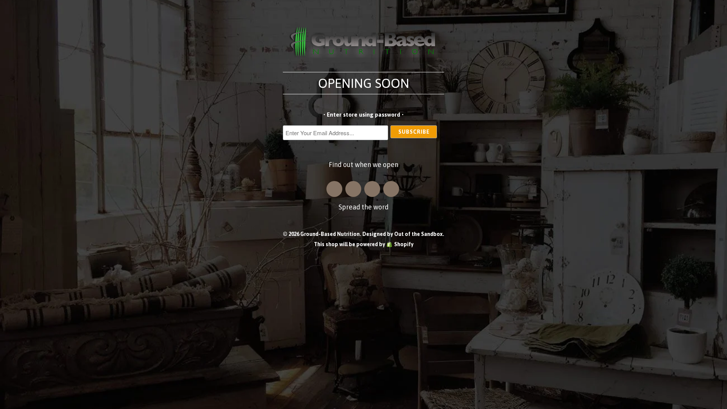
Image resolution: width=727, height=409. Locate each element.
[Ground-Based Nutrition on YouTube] (391, 189)
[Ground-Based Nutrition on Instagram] (334, 189)
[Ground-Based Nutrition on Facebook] (353, 189)
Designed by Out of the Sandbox (402, 234)
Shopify (403, 244)
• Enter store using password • (363, 114)
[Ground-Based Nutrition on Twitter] (372, 189)
